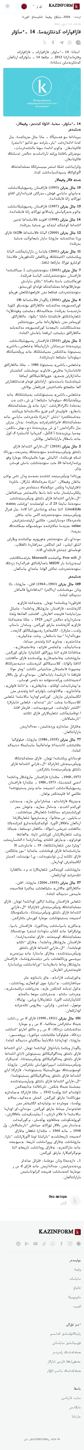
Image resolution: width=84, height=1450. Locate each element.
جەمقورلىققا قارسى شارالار (64, 1362)
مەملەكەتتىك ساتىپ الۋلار (64, 1371)
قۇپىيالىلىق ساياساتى (66, 1343)
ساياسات (75, 1279)
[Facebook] (53, 43)
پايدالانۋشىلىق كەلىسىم (65, 1334)
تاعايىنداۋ (37, 18)
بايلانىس (75, 1408)
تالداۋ (77, 1288)
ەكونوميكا (74, 1298)
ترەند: (77, 17)
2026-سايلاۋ (62, 18)
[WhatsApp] (69, 43)
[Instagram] (78, 43)
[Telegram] (61, 43)
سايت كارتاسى (71, 1398)
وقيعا (48, 18)
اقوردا (25, 18)
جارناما (76, 1417)
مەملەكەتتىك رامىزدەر (67, 1353)
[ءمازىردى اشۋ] (7, 6)
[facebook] (61, 1244)
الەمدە (77, 1307)
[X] (44, 43)
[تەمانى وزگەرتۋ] (21, 6)
